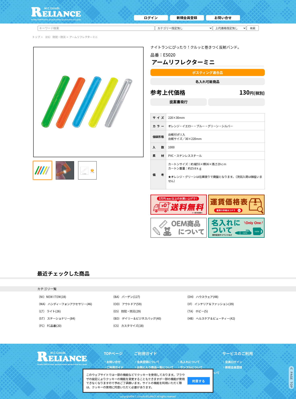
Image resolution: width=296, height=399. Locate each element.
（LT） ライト (46, 311)
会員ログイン (233, 362)
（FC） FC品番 (46, 325)
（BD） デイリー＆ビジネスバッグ (134, 318)
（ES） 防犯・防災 (123, 311)
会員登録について (148, 362)
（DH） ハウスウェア (199, 296)
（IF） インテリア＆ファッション (207, 304)
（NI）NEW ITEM (49, 296)
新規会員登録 (187, 17)
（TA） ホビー (195, 311)
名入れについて (190, 362)
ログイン (151, 17)
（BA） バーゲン (122, 296)
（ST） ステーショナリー (53, 318)
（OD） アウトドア (124, 304)
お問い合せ (223, 17)
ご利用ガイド (115, 367)
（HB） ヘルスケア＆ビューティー (208, 318)
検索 (252, 28)
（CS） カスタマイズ (125, 325)
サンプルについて (191, 367)
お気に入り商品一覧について (155, 367)
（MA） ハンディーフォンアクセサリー (62, 304)
